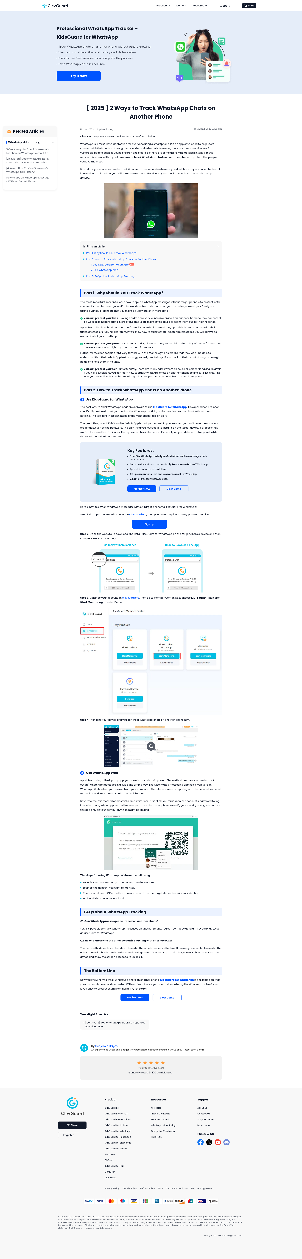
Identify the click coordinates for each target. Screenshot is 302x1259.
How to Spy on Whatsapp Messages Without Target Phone (27, 179)
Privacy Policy (112, 1188)
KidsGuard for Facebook (118, 1136)
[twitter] (209, 1142)
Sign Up (149, 524)
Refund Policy (147, 1188)
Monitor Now (142, 489)
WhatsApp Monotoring (163, 1125)
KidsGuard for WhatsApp (118, 1131)
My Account (204, 1125)
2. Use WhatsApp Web (104, 270)
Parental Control (160, 1119)
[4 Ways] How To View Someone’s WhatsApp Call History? (27, 170)
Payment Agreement (202, 1188)
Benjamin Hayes (106, 1046)
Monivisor (110, 1171)
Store (251, 5)
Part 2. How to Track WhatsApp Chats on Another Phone (121, 259)
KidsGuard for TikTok (116, 1148)
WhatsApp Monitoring (101, 129)
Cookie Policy (130, 1188)
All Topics (156, 1107)
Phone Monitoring (160, 1113)
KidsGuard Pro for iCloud (118, 1119)
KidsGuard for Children (117, 1125)
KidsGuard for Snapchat (118, 1142)
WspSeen (110, 1154)
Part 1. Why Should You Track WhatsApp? (111, 253)
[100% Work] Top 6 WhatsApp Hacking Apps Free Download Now (115, 1024)
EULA (160, 1188)
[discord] (226, 1142)
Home (83, 129)
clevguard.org (137, 514)
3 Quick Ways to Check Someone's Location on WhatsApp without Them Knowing (28, 153)
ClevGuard (110, 1177)
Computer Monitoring (163, 1131)
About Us (202, 1107)
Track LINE (156, 1136)
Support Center (205, 1119)
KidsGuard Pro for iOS (116, 1113)
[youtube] (218, 1142)
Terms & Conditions (177, 1188)
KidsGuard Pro (112, 1107)
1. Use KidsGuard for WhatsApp (110, 264)
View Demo (174, 489)
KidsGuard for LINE (114, 1166)
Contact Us (203, 1113)
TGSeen (109, 1160)
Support (225, 6)
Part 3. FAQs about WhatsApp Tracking (110, 276)
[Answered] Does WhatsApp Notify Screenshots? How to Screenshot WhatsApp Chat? (27, 162)
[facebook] (200, 1142)
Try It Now (79, 76)
